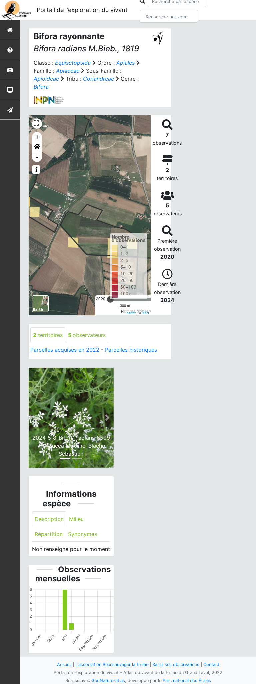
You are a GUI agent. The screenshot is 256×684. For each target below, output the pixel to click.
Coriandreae (98, 78)
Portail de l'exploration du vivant (82, 9)
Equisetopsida (73, 62)
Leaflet (130, 312)
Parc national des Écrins (187, 680)
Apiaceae (67, 70)
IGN (145, 312)
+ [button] (37, 136)
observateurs (87, 335)
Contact (211, 664)
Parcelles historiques (131, 349)
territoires (48, 335)
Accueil (64, 664)
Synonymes (82, 534)
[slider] (110, 299)
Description (49, 519)
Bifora (41, 86)
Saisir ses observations (175, 664)
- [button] (37, 156)
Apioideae (46, 78)
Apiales (125, 62)
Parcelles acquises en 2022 (64, 349)
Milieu (76, 519)
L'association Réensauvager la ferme (111, 664)
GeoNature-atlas (108, 680)
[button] (37, 147)
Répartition (49, 534)
